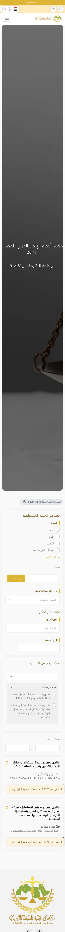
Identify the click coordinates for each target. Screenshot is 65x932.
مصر (51, 530)
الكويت (50, 544)
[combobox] (33, 600)
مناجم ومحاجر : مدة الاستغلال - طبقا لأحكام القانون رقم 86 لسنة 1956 (31, 697)
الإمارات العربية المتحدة (42, 550)
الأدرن (51, 537)
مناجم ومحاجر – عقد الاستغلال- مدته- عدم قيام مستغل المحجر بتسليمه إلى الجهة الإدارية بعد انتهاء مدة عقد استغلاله (30, 711)
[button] (11, 676)
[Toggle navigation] (6, 18)
